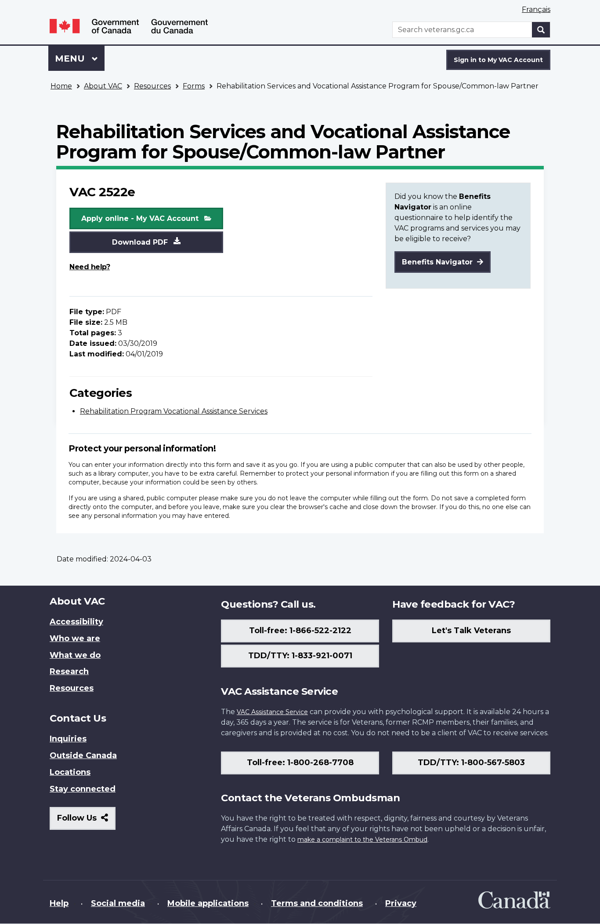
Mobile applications (208, 903)
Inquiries (68, 739)
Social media (118, 903)
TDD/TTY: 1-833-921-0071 (300, 655)
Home (61, 86)
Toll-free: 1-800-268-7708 (300, 762)
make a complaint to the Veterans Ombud (362, 839)
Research (69, 671)
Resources (152, 86)
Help (59, 903)
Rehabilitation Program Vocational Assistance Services (173, 411)
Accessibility (76, 622)
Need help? (89, 267)
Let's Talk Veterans (471, 630)
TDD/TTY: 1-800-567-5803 (471, 762)
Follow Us (86, 821)
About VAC (103, 86)
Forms (194, 86)
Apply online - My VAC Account (141, 218)
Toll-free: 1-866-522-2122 (300, 630)
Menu (71, 58)
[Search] (541, 30)
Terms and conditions (317, 903)
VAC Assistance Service (272, 712)
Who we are (75, 638)
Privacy (400, 903)
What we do (75, 655)
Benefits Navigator (438, 262)
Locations (70, 772)
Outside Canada (83, 755)
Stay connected (83, 789)
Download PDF (141, 242)
